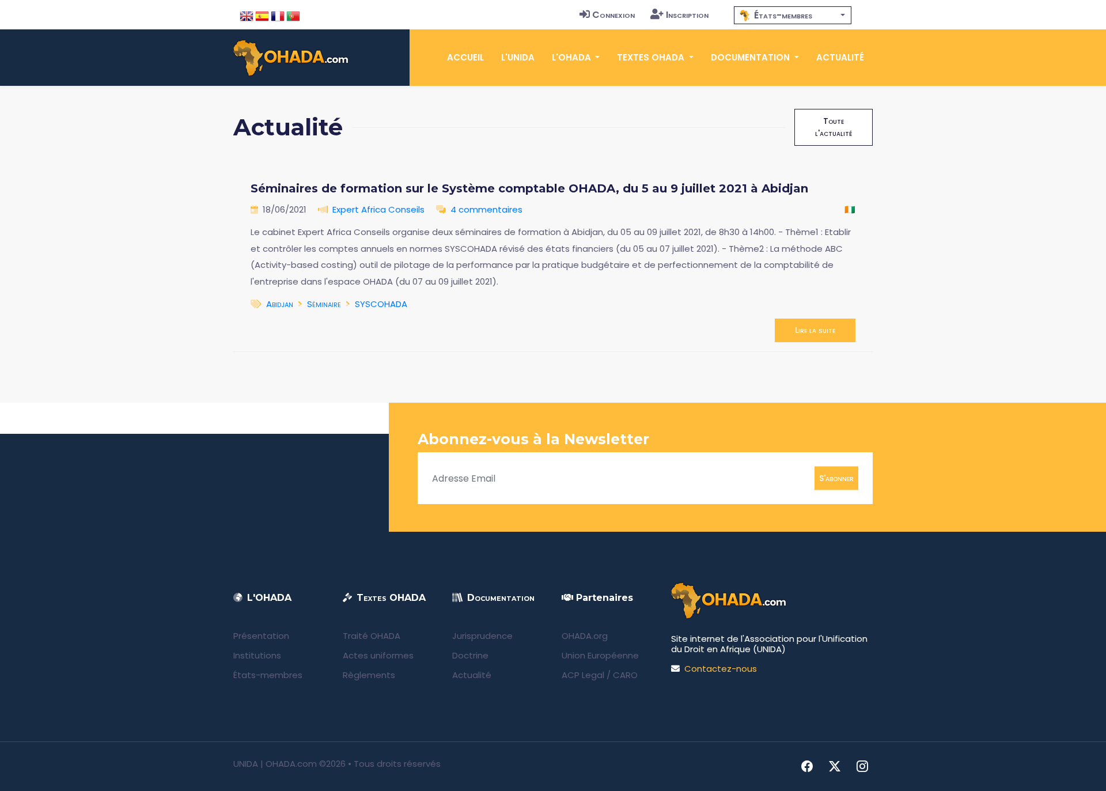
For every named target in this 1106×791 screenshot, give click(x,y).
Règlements (369, 675)
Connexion (613, 14)
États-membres (267, 675)
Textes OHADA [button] (652, 57)
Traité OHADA (371, 636)
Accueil (465, 57)
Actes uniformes (378, 655)
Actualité (840, 57)
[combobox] (792, 15)
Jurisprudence (482, 636)
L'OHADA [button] (572, 57)
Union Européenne (600, 655)
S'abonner (836, 478)
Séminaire (324, 304)
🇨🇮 (849, 209)
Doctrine (470, 655)
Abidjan (279, 304)
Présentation (261, 636)
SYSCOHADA (381, 304)
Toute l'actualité (833, 127)
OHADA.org (585, 636)
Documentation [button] (751, 57)
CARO (625, 675)
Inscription (687, 14)
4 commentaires (486, 209)
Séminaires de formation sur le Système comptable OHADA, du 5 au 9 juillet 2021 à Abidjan (529, 188)
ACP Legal (583, 675)
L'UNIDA (518, 57)
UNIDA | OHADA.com (275, 764)
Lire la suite (815, 330)
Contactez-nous (720, 669)
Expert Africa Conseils (378, 209)
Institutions (257, 655)
